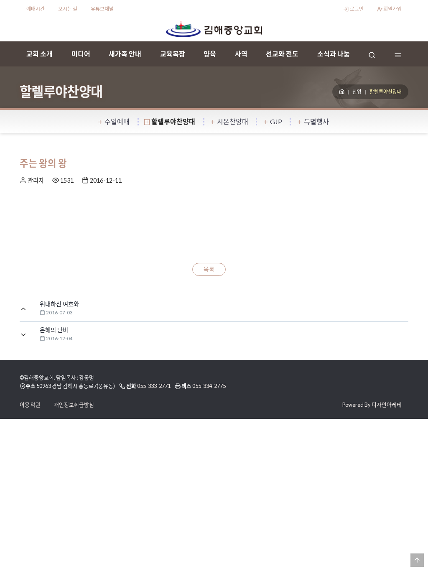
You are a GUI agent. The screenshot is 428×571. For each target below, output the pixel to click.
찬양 (357, 92)
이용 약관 (30, 404)
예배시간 (35, 9)
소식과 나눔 (333, 54)
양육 (210, 54)
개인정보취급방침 (74, 404)
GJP (276, 121)
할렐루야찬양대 (173, 121)
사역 (241, 54)
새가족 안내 (125, 54)
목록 (209, 269)
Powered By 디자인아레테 (372, 404)
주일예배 (117, 121)
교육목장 (172, 54)
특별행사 (316, 121)
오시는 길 (67, 9)
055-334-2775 (209, 385)
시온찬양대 (232, 121)
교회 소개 (39, 54)
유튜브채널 (102, 9)
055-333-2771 (154, 385)
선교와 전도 (282, 54)
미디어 (80, 54)
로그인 (356, 9)
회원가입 (392, 9)
